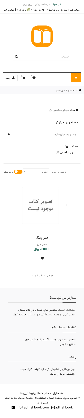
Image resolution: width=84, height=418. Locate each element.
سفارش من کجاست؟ (57, 10)
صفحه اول (58, 393)
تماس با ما (9, 10)
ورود (8, 78)
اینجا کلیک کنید (29, 369)
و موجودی (8, 172)
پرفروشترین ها (28, 393)
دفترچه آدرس (67, 344)
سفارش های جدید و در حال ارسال (38, 310)
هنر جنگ (42, 238)
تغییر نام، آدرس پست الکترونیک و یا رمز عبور (50, 339)
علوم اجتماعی (65, 152)
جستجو (72, 90)
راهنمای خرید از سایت (62, 374)
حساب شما (75, 10)
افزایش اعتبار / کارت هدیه (31, 9)
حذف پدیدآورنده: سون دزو (62, 110)
